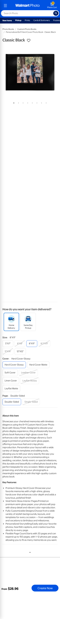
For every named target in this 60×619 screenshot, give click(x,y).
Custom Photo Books (26, 29)
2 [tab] (17, 102)
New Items (7, 20)
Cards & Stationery (41, 20)
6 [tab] (36, 102)
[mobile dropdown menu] (5, 5)
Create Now (45, 588)
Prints (27, 20)
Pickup (18, 20)
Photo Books (8, 29)
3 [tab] (22, 102)
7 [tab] (40, 102)
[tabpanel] (30, 72)
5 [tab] (31, 102)
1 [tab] (13, 102)
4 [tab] (27, 102)
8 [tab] (45, 102)
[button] (28, 40)
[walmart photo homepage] (27, 5)
